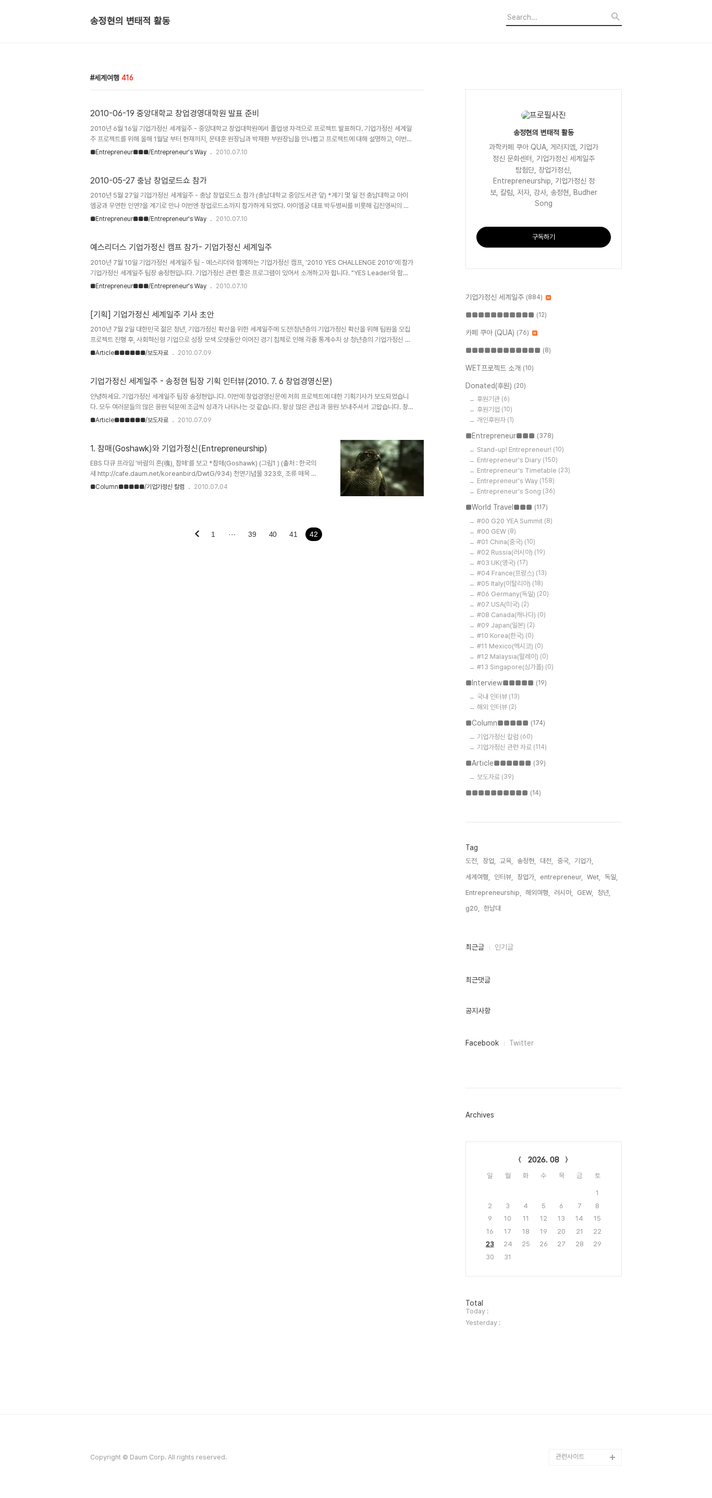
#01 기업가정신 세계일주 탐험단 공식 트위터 (586, 1332)
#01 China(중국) (506, 542)
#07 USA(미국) (503, 604)
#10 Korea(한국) (505, 636)
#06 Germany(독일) (513, 594)
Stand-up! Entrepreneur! (520, 449)
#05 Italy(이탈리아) (510, 583)
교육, (506, 861)
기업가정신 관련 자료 (512, 747)
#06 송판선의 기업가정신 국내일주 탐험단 (587, 1432)
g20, (472, 908)
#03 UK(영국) (502, 563)
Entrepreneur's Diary (517, 460)
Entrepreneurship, (493, 893)
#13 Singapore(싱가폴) (515, 667)
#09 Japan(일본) (506, 625)
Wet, (593, 877)
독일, (611, 877)
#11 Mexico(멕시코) (510, 646)
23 (490, 1244)
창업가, (526, 877)
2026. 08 (543, 1159)
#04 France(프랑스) (512, 573)
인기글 (504, 947)
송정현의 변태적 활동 (130, 21)
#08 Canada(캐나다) (511, 615)
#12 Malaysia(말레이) (512, 656)
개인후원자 (495, 420)
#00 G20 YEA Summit (515, 521)
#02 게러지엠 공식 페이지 (587, 1365)
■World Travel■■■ (506, 507)
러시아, (563, 893)
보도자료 (495, 777)
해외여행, (537, 893)
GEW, (585, 893)
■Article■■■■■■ (505, 763)
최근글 (474, 947)
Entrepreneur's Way (516, 481)
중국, (563, 861)
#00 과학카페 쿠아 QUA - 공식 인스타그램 (587, 1298)
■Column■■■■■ (505, 723)
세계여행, (477, 877)
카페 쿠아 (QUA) (497, 332)
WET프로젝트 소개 (499, 368)
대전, (546, 861)
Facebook (482, 1043)
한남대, (493, 908)
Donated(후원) (495, 386)
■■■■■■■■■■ (503, 793)
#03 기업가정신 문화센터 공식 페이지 (587, 1398)
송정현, (526, 861)
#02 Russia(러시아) (511, 552)
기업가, (583, 861)
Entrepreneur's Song (516, 491)
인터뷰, (503, 877)
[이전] (197, 534)
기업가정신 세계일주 (504, 297)
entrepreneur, (561, 877)
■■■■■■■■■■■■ (508, 350)
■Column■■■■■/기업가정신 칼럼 (137, 486)
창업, (489, 861)
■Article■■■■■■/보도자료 (129, 353)
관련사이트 (570, 1456)
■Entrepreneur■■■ (509, 436)
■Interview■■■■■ (506, 683)
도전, (471, 861)
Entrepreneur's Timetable (523, 470)
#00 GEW (496, 531)
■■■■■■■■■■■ (506, 315)
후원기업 (494, 409)
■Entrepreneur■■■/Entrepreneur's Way (148, 152)
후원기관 (493, 399)
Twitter (521, 1043)
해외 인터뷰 (497, 707)
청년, (603, 893)
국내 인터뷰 (498, 697)
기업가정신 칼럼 (505, 737)
